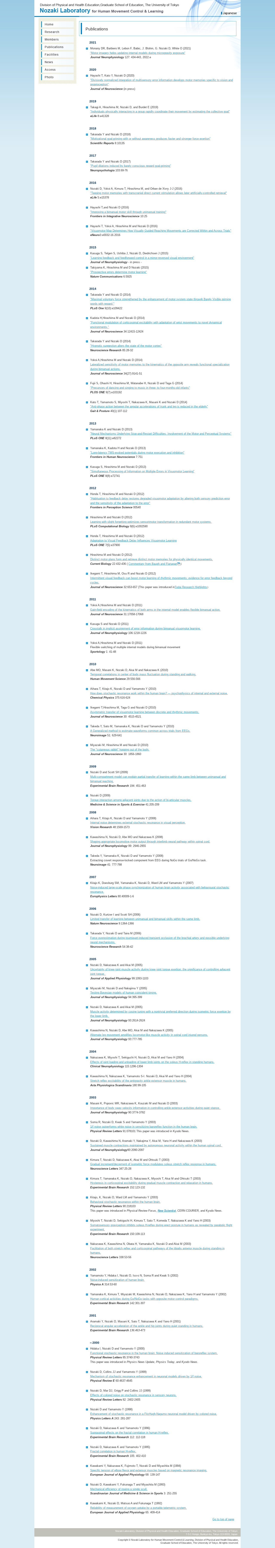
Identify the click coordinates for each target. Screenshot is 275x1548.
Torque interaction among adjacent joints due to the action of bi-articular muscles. (140, 800)
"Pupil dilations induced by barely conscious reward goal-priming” (130, 165)
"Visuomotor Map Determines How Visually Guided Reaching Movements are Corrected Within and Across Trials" (160, 230)
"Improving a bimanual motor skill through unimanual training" (128, 212)
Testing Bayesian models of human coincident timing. (123, 992)
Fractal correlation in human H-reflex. (113, 1451)
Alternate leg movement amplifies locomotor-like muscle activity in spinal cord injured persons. (149, 1034)
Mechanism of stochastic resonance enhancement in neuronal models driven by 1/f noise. (146, 1376)
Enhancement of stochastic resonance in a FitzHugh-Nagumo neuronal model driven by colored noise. (153, 1413)
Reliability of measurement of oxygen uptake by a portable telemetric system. (138, 1507)
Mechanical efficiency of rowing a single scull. (118, 1489)
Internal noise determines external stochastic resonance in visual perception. (138, 822)
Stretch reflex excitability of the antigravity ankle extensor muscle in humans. (138, 1080)
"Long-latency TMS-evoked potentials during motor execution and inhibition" (137, 452)
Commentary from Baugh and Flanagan (152, 563)
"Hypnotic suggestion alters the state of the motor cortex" (126, 345)
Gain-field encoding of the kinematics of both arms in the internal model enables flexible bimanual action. (155, 609)
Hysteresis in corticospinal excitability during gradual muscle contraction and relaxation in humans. (151, 1182)
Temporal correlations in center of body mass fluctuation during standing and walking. (143, 674)
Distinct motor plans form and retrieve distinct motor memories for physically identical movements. (151, 559)
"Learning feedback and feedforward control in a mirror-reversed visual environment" (142, 257)
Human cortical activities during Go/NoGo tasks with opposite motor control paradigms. (144, 1298)
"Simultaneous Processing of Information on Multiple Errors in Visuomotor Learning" (142, 471)
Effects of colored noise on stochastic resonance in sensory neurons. (133, 1395)
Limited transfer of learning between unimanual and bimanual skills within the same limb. (145, 919)
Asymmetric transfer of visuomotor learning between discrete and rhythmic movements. (144, 712)
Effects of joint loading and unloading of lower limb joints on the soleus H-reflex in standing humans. (152, 1062)
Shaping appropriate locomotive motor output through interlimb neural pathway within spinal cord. (150, 841)
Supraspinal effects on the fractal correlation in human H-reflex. (129, 1432)
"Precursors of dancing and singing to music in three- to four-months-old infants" (140, 387)
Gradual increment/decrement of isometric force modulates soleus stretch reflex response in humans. (153, 1164)
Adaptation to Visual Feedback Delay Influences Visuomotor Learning (133, 540)
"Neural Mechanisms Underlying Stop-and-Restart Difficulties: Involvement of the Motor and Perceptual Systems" (160, 433)
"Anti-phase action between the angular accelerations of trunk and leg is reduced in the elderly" (149, 406)
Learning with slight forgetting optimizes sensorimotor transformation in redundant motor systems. (151, 521)
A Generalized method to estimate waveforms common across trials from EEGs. (140, 730)
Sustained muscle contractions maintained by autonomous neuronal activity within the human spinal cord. (156, 1145)
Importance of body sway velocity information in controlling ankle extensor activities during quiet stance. (155, 1108)
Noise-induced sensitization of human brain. (117, 1279)
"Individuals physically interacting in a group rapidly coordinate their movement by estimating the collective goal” (160, 111)
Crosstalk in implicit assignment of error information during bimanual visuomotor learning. (145, 628)
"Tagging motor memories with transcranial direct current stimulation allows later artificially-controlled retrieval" (158, 193)
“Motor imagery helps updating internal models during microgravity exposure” (137, 53)
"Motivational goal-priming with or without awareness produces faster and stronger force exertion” (150, 138)
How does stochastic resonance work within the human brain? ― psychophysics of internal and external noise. (159, 693)
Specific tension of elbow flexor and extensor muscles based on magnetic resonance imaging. (148, 1470)
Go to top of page (223, 1519)
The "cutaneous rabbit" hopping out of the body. (119, 749)
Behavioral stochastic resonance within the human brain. (125, 1201)
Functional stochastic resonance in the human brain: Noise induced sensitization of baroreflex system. (154, 1353)
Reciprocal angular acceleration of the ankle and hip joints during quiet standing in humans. (146, 1326)
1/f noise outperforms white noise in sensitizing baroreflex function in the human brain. (143, 1126)
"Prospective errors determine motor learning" (118, 272)
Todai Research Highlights (191, 587)
